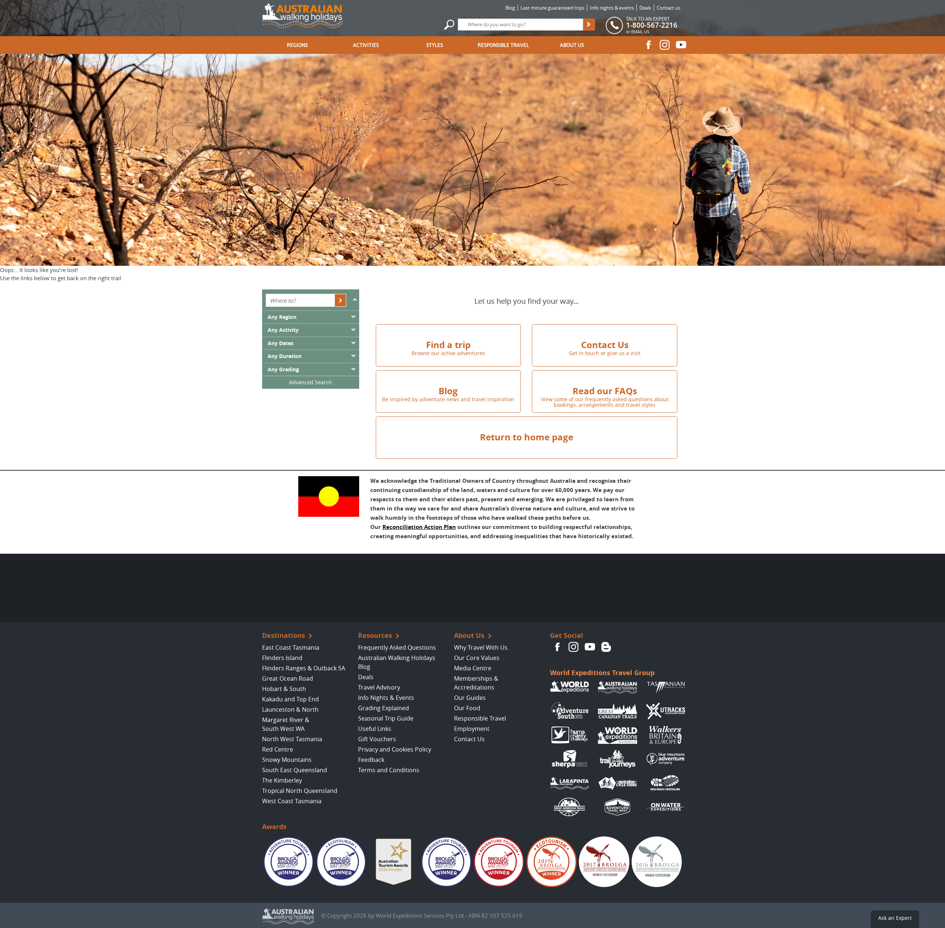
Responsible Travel (503, 45)
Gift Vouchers (377, 739)
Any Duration (285, 356)
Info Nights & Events (386, 698)
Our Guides (470, 698)
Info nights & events (612, 7)
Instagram (664, 44)
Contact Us (469, 739)
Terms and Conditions (388, 770)
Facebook (648, 44)
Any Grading (283, 369)
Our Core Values (476, 658)
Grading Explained (383, 708)
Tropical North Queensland (299, 791)
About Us (572, 45)
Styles (434, 45)
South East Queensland (294, 770)
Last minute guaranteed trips (552, 7)
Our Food (467, 708)
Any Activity (283, 330)
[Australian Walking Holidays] (302, 14)
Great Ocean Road (287, 678)
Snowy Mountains (287, 760)
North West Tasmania (292, 739)
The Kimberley (282, 780)
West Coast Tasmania (292, 801)
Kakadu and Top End (290, 699)
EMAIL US (640, 31)
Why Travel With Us (481, 647)
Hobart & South (284, 689)
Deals (645, 7)
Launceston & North (290, 709)
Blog (510, 7)
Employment (471, 729)
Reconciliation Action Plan (419, 527)
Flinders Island (282, 658)
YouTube (681, 44)
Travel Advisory (379, 687)
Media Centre (472, 668)
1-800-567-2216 (651, 25)
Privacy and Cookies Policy (394, 749)
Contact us (668, 7)
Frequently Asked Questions (397, 647)
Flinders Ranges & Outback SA (303, 668)
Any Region (282, 317)
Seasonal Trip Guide (385, 718)
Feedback (371, 760)
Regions (297, 45)
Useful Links (374, 729)
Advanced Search (310, 382)
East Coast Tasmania (290, 647)
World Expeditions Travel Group (602, 672)
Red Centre (277, 749)
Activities (366, 45)
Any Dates (280, 343)
